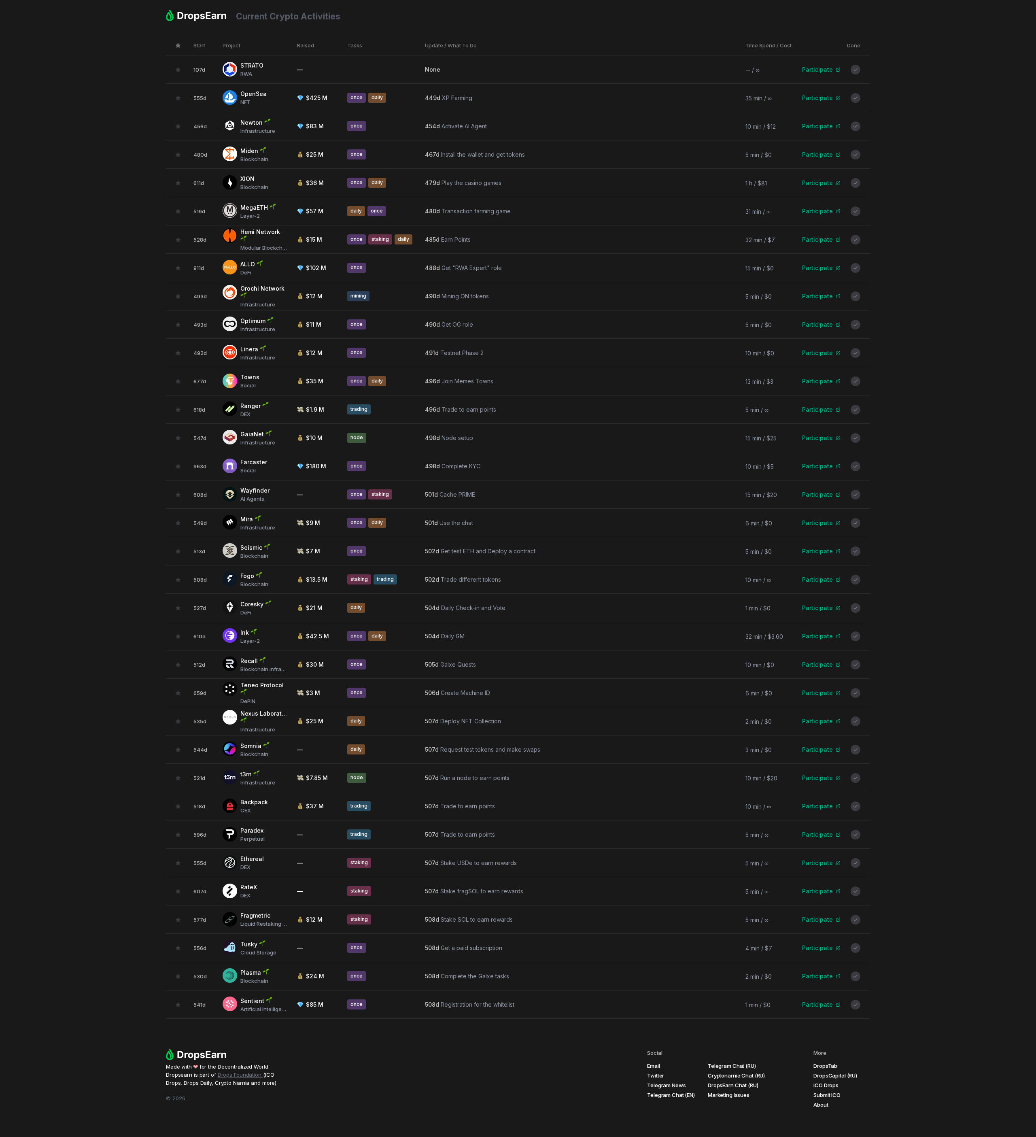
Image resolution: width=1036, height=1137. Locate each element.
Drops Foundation (240, 1074)
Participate (817, 69)
